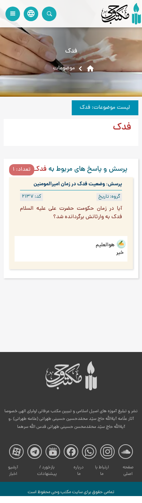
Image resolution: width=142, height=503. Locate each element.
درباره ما (79, 470)
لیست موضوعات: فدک (105, 108)
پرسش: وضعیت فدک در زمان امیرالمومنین (77, 184)
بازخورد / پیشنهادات (47, 470)
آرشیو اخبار (13, 470)
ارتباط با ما (102, 470)
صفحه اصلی (128, 470)
